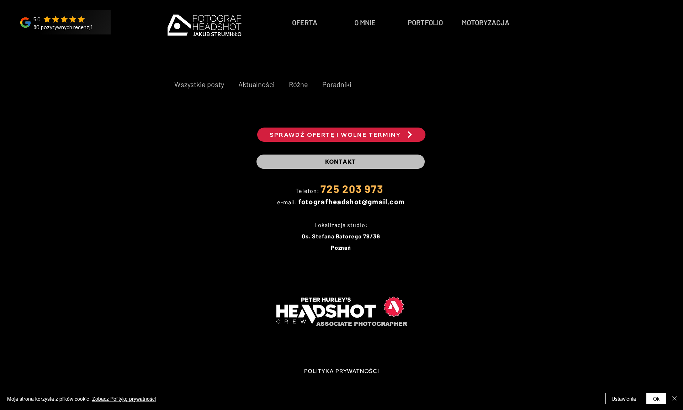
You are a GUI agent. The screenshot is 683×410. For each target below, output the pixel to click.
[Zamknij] (674, 398)
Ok (656, 398)
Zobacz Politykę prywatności (124, 398)
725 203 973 (352, 188)
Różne (298, 84)
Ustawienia (623, 398)
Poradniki (336, 84)
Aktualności (256, 84)
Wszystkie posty (199, 84)
